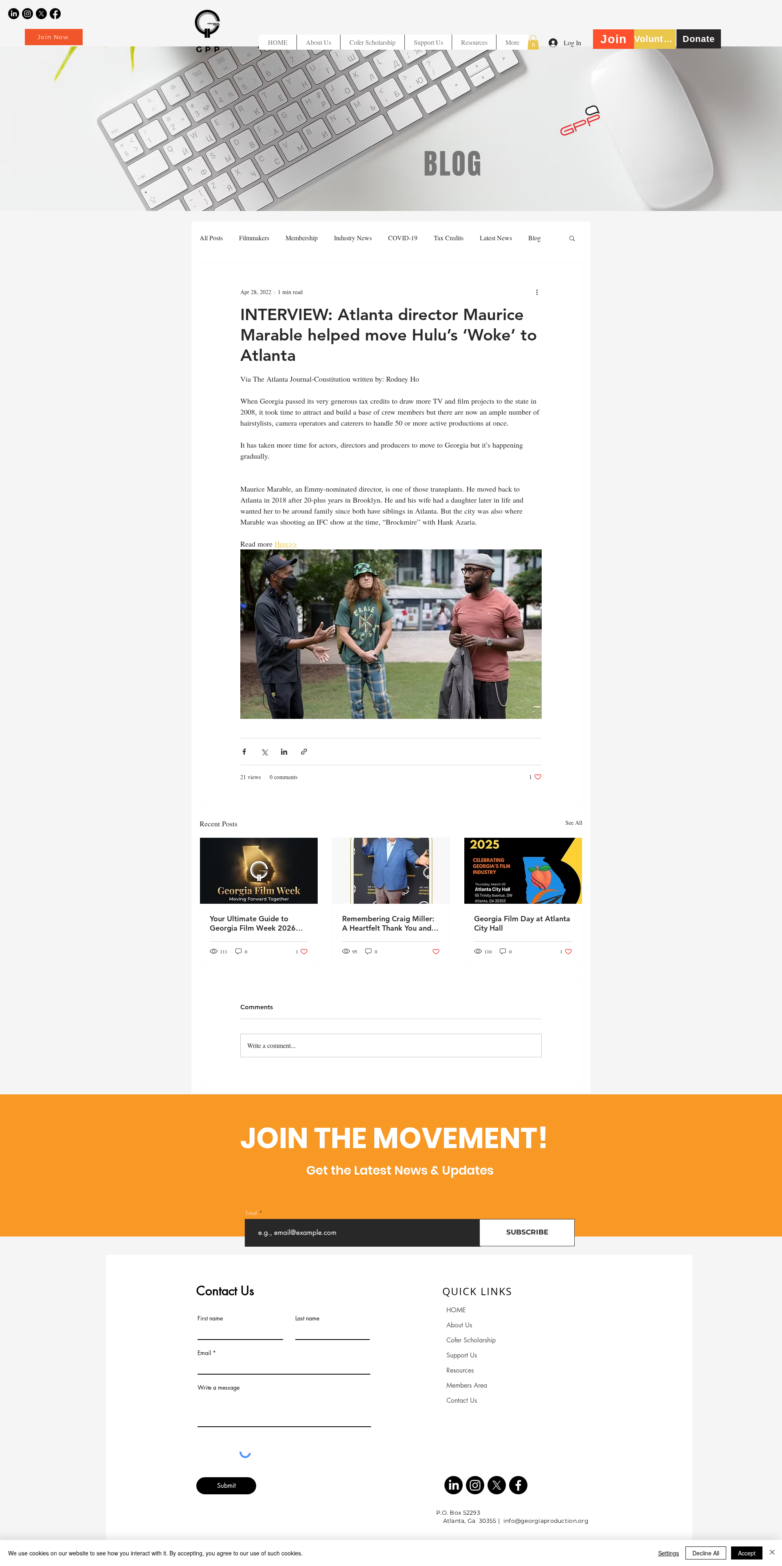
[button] (474, 42)
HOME (456, 1310)
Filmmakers (254, 237)
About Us (459, 1325)
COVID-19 (402, 237)
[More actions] (537, 292)
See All (573, 822)
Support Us (461, 1355)
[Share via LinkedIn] (284, 752)
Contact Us (461, 1400)
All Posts (211, 237)
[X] (41, 13)
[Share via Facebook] (244, 752)
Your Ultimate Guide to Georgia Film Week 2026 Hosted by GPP (253, 923)
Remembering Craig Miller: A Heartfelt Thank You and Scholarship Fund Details (388, 923)
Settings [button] (668, 1553)
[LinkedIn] (13, 13)
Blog (534, 237)
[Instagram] (27, 13)
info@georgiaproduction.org (546, 1520)
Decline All (705, 1553)
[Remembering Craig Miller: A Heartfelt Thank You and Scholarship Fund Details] (391, 871)
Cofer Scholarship (471, 1340)
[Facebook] (55, 13)
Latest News (496, 237)
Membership (302, 237)
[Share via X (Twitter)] (264, 752)
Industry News (353, 237)
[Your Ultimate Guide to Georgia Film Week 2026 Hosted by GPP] (259, 871)
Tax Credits (448, 237)
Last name (307, 1318)
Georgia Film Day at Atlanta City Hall (522, 923)
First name (210, 1318)
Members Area (466, 1385)
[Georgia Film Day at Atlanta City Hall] (523, 871)
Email (251, 1213)
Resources (460, 1370)
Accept (747, 1553)
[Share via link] (304, 752)
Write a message (218, 1387)
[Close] (772, 1552)
